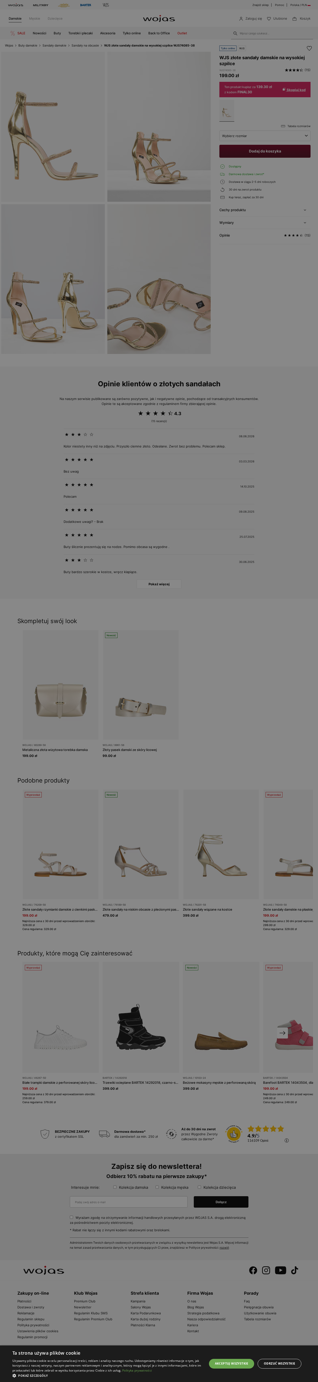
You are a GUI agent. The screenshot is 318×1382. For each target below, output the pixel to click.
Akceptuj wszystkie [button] (231, 1363)
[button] (106, 1375)
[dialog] (159, 691)
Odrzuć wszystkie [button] (279, 1363)
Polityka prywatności (137, 1370)
